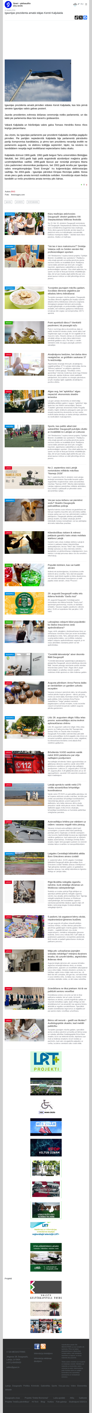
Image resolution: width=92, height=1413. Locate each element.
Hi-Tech (35, 1402)
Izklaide (8, 1390)
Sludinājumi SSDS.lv (78, 1402)
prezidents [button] (19, 202)
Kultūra (51, 1402)
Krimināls (35, 1386)
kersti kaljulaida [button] (33, 202)
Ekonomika (82, 1386)
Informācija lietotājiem (43, 1353)
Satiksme (83, 1398)
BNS (13, 192)
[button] (85, 4)
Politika (26, 1386)
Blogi (43, 1402)
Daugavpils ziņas (12, 1398)
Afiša (72, 1398)
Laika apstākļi (59, 1398)
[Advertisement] (46, 41)
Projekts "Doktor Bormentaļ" (36, 1398)
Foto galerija (61, 1402)
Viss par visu (63, 1386)
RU (82, 4)
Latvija (8, 1386)
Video (73, 1386)
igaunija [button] (8, 202)
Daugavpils (17, 1386)
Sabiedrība (45, 1386)
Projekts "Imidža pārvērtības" (17, 1402)
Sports (54, 1386)
